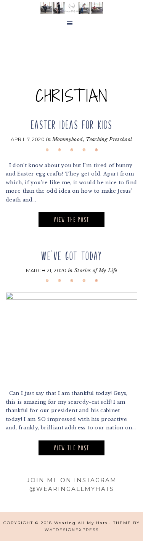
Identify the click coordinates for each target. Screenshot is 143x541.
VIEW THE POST (71, 219)
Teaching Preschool (109, 139)
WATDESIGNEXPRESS (72, 529)
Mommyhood (67, 139)
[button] (71, 24)
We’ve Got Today (71, 256)
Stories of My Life (95, 270)
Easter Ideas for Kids (71, 125)
